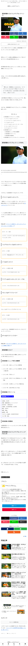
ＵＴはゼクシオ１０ (10, 122)
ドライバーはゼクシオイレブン (12, 118)
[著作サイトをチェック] (7, 529)
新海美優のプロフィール (11, 133)
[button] (22, 37)
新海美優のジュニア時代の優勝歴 (12, 131)
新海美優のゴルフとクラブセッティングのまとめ (14, 137)
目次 (12, 114)
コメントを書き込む (14, 622)
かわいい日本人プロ (6, 477)
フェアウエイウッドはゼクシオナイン (13, 120)
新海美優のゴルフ (8, 129)
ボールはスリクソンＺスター (11, 128)
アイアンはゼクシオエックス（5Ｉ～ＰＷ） (14, 124)
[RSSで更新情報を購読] (14, 532)
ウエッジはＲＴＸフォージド (11, 126)
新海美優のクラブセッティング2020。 (12, 116)
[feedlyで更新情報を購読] (20, 529)
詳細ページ (14, 505)
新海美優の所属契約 (10, 135)
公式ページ (14, 509)
